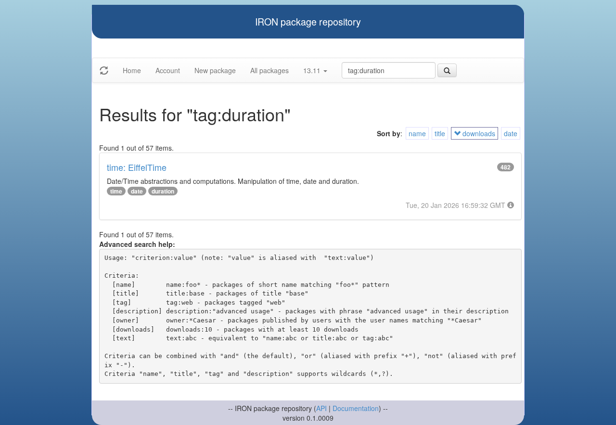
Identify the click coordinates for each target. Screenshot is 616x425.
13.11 (312, 70)
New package (215, 70)
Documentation (356, 408)
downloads (478, 133)
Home (132, 70)
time (116, 191)
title (440, 133)
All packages (269, 70)
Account (167, 70)
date (510, 133)
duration (163, 191)
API (321, 408)
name (417, 133)
